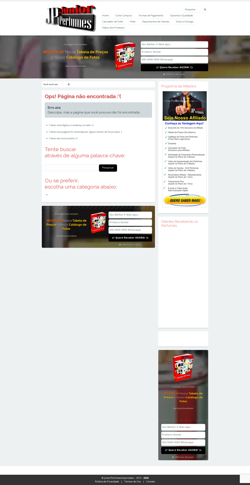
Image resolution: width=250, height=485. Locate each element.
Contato (150, 481)
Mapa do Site (183, 338)
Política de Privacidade (107, 481)
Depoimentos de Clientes (155, 21)
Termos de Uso (132, 481)
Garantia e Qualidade (181, 15)
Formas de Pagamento (151, 15)
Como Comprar (123, 15)
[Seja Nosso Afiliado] (185, 149)
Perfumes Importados (62, 194)
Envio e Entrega (184, 21)
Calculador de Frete (112, 21)
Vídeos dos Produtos (113, 27)
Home (105, 15)
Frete (132, 21)
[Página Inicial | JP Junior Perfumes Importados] (69, 18)
